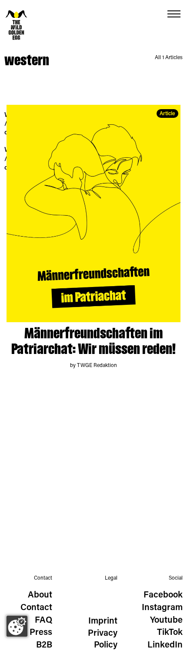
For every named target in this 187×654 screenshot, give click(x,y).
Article (167, 114)
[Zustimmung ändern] (17, 626)
